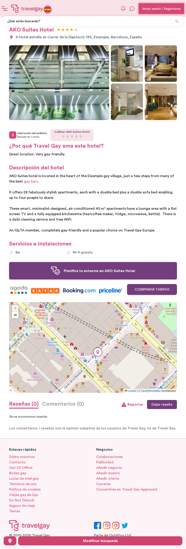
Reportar (135, 404)
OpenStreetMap (151, 390)
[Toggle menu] (4, 8)
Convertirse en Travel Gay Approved (126, 489)
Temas (14, 511)
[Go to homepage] (27, 8)
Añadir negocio (109, 468)
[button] (98, 352)
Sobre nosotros (22, 457)
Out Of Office (20, 468)
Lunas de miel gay (24, 478)
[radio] (58, 30)
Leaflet (131, 390)
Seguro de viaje (22, 506)
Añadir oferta (107, 478)
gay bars (31, 181)
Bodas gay (17, 473)
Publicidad (105, 462)
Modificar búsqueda (100, 541)
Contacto (17, 462)
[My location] (10, 540)
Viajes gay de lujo (23, 495)
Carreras (103, 484)
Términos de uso (23, 484)
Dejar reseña (162, 404)
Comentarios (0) (63, 404)
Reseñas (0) (24, 404)
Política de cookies (25, 489)
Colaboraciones (109, 457)
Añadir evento (108, 473)
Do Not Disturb (21, 500)
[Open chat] (132, 8)
